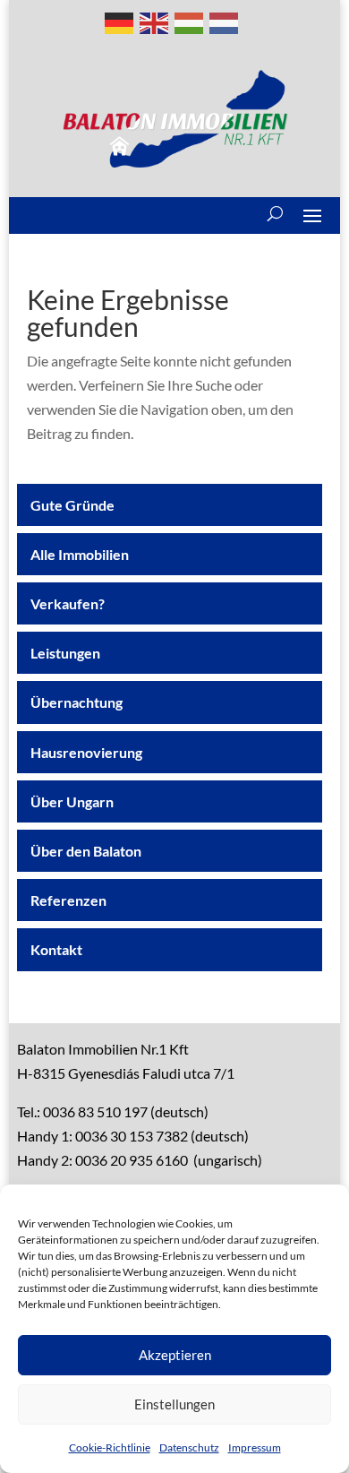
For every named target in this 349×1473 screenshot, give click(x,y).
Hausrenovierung (86, 752)
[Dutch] (224, 21)
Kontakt (56, 949)
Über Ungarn (72, 801)
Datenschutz (189, 1447)
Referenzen (68, 900)
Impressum (254, 1447)
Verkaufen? (67, 603)
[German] (120, 21)
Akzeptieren (175, 1355)
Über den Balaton (85, 850)
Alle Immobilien (79, 554)
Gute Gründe (72, 504)
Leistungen (65, 652)
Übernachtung (76, 702)
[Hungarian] (189, 21)
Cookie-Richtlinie (109, 1447)
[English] (155, 21)
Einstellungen (174, 1404)
